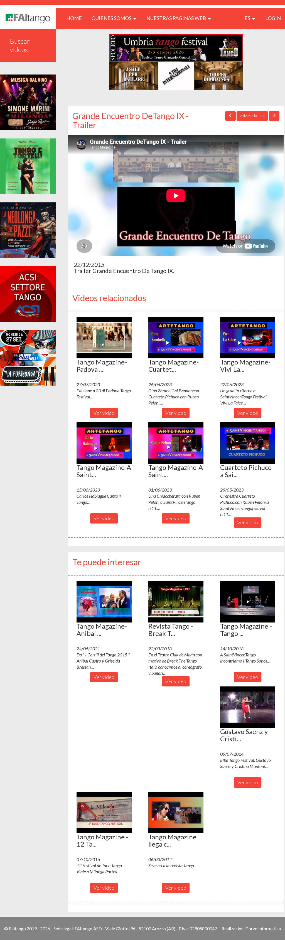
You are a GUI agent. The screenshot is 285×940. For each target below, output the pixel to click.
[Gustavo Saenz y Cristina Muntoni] (247, 707)
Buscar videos (20, 45)
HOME (76, 18)
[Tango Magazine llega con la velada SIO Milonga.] (175, 812)
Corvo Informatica (263, 928)
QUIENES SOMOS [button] (112, 18)
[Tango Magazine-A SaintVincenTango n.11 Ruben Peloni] (175, 442)
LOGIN (273, 18)
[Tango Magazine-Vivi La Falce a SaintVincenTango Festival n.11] (247, 337)
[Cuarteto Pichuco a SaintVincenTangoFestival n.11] (247, 442)
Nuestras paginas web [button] (176, 18)
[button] (104, 337)
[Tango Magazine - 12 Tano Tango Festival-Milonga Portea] (104, 812)
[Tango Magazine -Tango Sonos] (247, 601)
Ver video (104, 413)
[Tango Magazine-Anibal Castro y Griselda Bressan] (104, 601)
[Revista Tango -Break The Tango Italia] (175, 601)
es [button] (248, 18)
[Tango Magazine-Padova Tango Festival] (104, 337)
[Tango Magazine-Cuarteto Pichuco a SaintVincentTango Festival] (175, 337)
